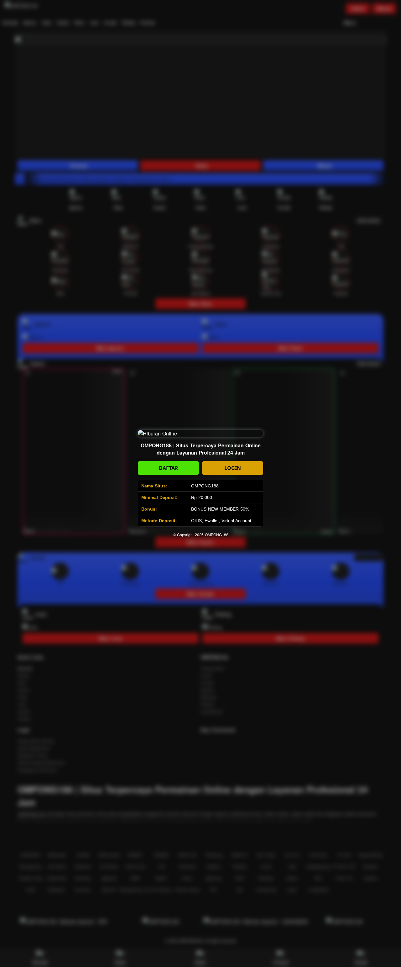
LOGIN (232, 468)
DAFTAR (168, 468)
